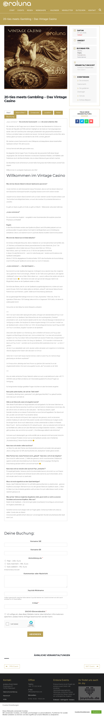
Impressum (6, 695)
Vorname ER (35, 550)
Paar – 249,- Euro (14, 561)
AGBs (5, 699)
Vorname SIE (35, 541)
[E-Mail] (91, 121)
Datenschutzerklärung (10, 692)
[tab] (8, 113)
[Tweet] (82, 121)
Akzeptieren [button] (96, 712)
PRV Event (13, 666)
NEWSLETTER (67, 10)
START (12, 10)
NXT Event (90, 666)
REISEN (30, 10)
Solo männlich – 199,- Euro (17, 564)
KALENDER (54, 10)
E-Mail (35, 603)
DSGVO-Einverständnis (35, 611)
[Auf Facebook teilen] (77, 121)
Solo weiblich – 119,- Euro (17, 567)
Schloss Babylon (85, 100)
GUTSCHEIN (80, 10)
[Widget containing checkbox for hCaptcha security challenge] (19, 624)
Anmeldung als (35, 558)
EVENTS (21, 10)
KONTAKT (92, 10)
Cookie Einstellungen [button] (82, 712)
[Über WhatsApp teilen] (86, 121)
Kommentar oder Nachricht (36, 574)
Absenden (35, 634)
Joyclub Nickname (36, 590)
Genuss (81, 96)
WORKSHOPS (41, 10)
